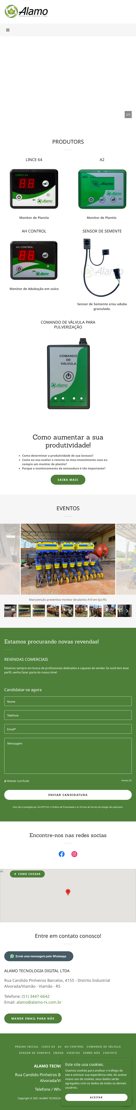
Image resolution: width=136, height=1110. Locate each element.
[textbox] (68, 701)
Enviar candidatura (68, 795)
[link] (26, 17)
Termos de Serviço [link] (89, 807)
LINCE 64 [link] (48, 1046)
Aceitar (96, 1097)
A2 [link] (60, 1046)
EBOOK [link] (58, 1052)
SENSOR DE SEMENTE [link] (35, 1052)
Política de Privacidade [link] (63, 807)
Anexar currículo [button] (18, 781)
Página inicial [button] (27, 1046)
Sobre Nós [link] (91, 1052)
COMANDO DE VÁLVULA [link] (104, 1046)
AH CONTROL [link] (74, 1046)
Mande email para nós (33, 1018)
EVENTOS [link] (73, 1052)
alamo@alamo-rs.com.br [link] (39, 1002)
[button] (7, 30)
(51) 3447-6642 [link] (36, 996)
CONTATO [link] (110, 1052)
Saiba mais (68, 480)
